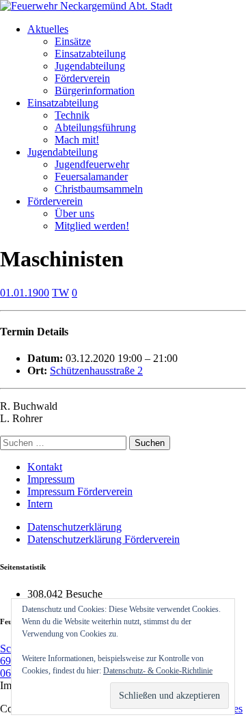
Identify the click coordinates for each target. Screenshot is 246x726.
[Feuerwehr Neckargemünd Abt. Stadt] (86, 6)
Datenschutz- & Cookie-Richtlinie (158, 670)
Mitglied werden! (92, 226)
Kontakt (44, 467)
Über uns (74, 213)
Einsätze (73, 41)
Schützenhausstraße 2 (96, 370)
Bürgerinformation (95, 90)
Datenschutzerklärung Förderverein (103, 539)
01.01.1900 (24, 292)
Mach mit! (77, 139)
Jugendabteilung (90, 66)
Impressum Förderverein (80, 491)
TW (60, 292)
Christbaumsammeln (99, 189)
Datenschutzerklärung (74, 527)
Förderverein (82, 78)
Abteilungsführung (95, 127)
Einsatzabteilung (90, 53)
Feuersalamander (91, 176)
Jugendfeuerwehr (92, 164)
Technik (72, 115)
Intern (40, 503)
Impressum (50, 479)
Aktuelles (47, 29)
